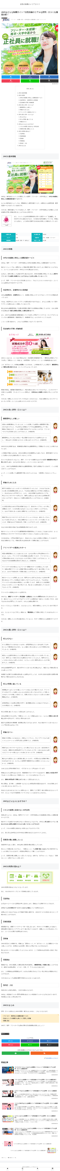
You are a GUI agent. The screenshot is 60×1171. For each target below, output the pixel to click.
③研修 (21, 138)
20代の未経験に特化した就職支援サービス (31, 97)
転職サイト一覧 (5, 1033)
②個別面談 (23, 136)
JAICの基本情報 (23, 93)
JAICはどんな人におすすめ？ (26, 124)
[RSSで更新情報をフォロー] (44, 1053)
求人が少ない (23, 117)
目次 (28, 88)
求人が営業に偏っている (26, 119)
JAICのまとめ (22, 145)
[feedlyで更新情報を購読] (15, 1053)
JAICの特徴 (22, 95)
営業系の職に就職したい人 (27, 128)
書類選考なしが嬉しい (26, 107)
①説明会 (22, 133)
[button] (55, 537)
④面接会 (22, 140)
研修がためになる (24, 109)
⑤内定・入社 (23, 143)
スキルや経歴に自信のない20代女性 (29, 126)
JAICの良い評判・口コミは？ (26, 105)
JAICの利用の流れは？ (25, 131)
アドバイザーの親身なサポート (28, 112)
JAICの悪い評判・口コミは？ (26, 114)
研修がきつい (23, 121)
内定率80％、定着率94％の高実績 (29, 100)
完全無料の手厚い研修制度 (27, 102)
